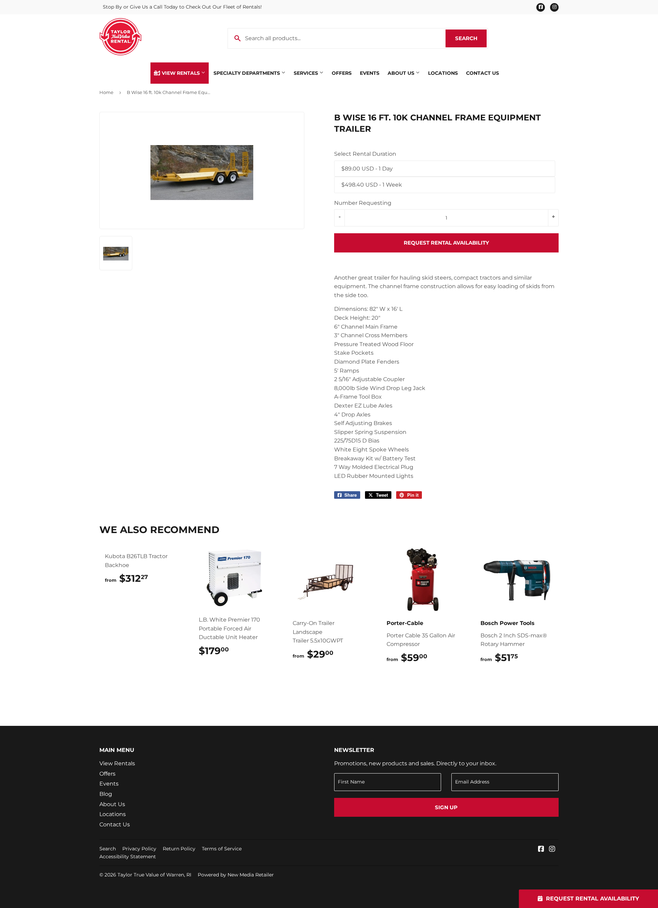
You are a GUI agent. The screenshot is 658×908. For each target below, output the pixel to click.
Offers (342, 73)
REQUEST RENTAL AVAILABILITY (446, 242)
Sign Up (446, 807)
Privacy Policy (139, 848)
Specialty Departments (247, 73)
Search (471, 38)
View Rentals (180, 73)
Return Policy (179, 848)
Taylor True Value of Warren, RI (154, 874)
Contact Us (482, 73)
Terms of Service (222, 848)
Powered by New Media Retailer (236, 874)
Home (106, 92)
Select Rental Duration (365, 154)
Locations (443, 73)
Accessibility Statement (127, 856)
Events (369, 73)
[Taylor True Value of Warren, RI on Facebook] (541, 849)
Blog (105, 794)
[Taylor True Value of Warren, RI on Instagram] (552, 849)
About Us (402, 73)
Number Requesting (362, 203)
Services (306, 73)
